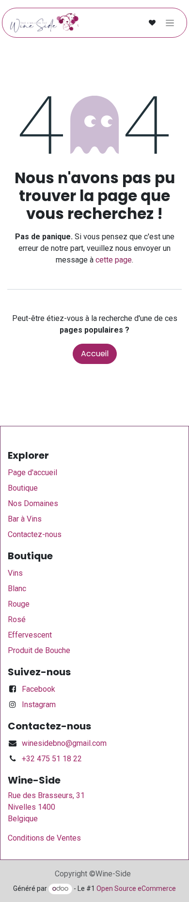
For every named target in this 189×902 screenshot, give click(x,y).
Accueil (95, 353)
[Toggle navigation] (170, 23)
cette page (113, 259)
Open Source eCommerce (136, 888)
